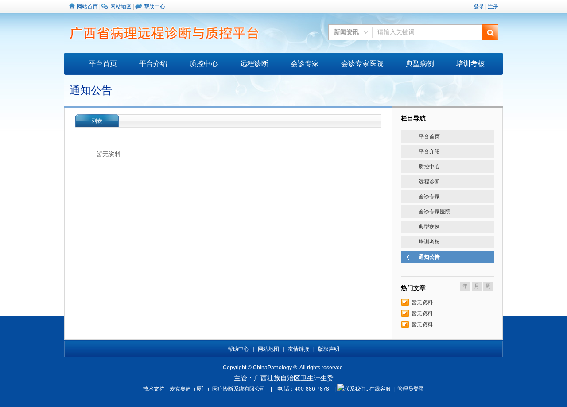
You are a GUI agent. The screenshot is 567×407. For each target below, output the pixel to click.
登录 (479, 7)
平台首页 (103, 63)
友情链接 (298, 349)
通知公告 (429, 257)
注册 (493, 7)
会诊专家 (305, 63)
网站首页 (87, 7)
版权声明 (328, 349)
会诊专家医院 (362, 63)
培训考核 (470, 63)
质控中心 (204, 63)
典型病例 (420, 63)
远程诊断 (254, 63)
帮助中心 (154, 7)
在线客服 (380, 389)
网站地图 (121, 7)
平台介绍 (153, 63)
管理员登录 (410, 389)
